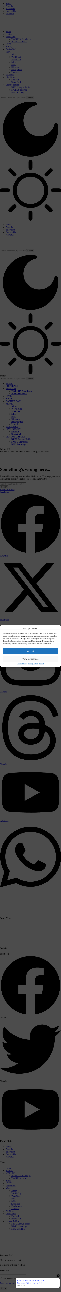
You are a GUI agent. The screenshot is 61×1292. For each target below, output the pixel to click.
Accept (30, 651)
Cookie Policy (22, 664)
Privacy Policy (33, 664)
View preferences (30, 659)
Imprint (41, 664)
